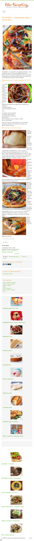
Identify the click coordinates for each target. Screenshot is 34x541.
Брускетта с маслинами (8, 464)
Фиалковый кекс (7, 365)
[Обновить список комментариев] (9, 245)
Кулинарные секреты (8, 273)
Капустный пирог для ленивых (10, 421)
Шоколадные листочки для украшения (11, 478)
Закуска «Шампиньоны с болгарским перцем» (13, 506)
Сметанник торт (7, 407)
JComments (17, 253)
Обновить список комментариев (9, 250)
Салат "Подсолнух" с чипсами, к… (10, 492)
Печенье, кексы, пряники (9, 284)
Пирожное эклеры (7, 393)
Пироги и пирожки (7, 285)
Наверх (30, 538)
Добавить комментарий (7, 252)
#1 (2, 247)
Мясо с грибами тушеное (8, 535)
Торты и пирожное (7, 288)
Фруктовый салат (7, 336)
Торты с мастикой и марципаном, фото (13, 436)
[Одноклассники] (5, 264)
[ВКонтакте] (3, 264)
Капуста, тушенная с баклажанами (11, 521)
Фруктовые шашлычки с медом (11, 308)
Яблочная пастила (7, 350)
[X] (8, 264)
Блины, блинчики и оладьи (9, 282)
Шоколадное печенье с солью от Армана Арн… (14, 322)
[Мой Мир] (7, 264)
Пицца (4, 287)
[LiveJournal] (10, 264)
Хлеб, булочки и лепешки (9, 289)
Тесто (4, 291)
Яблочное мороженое (8, 379)
